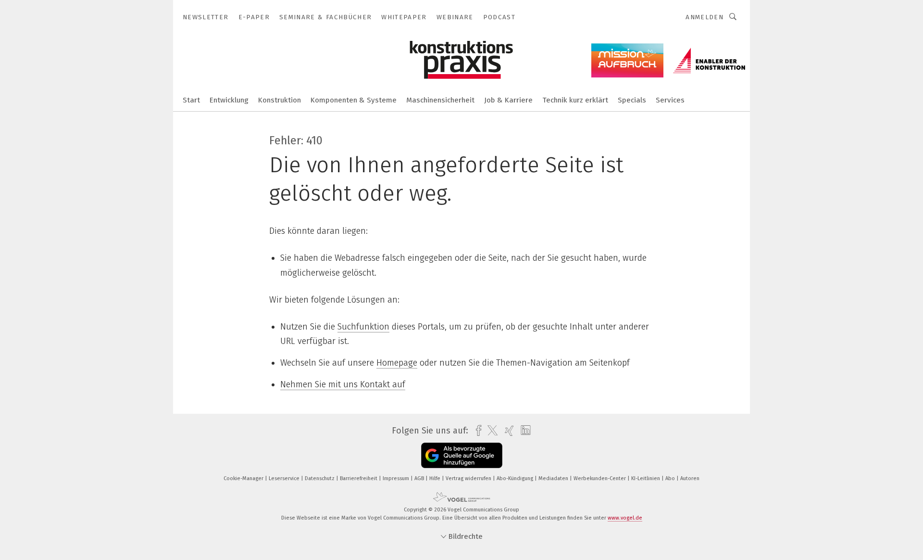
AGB (419, 478)
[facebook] (476, 430)
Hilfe (435, 478)
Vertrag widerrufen (469, 478)
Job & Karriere (508, 100)
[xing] (507, 431)
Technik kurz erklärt (575, 100)
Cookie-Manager (244, 478)
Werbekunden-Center (600, 478)
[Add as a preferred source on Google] (461, 455)
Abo (670, 478)
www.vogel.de (625, 518)
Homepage (396, 362)
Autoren (689, 478)
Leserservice (285, 478)
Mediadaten (554, 478)
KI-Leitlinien (646, 478)
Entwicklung (229, 100)
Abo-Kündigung (516, 478)
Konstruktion (279, 100)
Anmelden (704, 17)
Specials (632, 100)
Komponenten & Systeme (354, 100)
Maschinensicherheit (440, 100)
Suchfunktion (363, 326)
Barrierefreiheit (359, 478)
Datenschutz (320, 478)
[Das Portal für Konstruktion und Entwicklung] (191, 99)
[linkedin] (523, 430)
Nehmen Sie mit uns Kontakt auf (342, 384)
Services (670, 100)
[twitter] (490, 430)
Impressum (397, 478)
